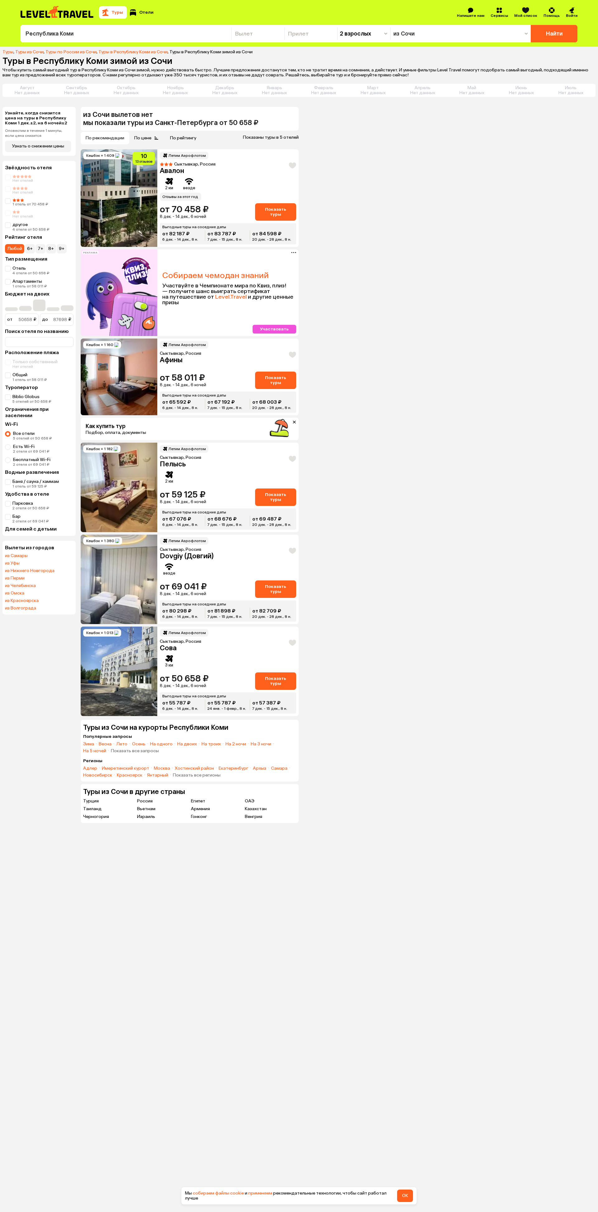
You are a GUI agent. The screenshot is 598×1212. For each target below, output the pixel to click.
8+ (51, 248)
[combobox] (126, 33)
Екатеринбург (233, 768)
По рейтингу (183, 138)
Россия (145, 801)
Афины (171, 360)
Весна (105, 744)
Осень (138, 744)
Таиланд (92, 808)
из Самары (16, 555)
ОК (405, 1195)
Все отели (24, 433)
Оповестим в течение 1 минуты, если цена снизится (33, 133)
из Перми (15, 578)
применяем (260, 1193)
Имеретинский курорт (125, 768)
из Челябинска (20, 585)
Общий (19, 375)
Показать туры (275, 212)
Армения (200, 808)
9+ (61, 248)
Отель (19, 268)
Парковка (22, 503)
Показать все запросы (135, 750)
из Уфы (12, 563)
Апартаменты (27, 281)
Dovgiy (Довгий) (187, 556)
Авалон (172, 170)
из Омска (14, 593)
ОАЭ (249, 801)
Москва (162, 768)
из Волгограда (20, 608)
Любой (14, 248)
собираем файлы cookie (218, 1193)
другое (20, 224)
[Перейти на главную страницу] (57, 12)
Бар (16, 516)
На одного (161, 744)
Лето (121, 744)
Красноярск (129, 775)
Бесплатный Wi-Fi (31, 459)
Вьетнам (146, 808)
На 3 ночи (261, 744)
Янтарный (157, 775)
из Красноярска (22, 600)
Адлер (90, 768)
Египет (198, 801)
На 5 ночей (94, 750)
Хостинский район (194, 768)
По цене (142, 138)
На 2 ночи (235, 744)
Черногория (96, 816)
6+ (30, 248)
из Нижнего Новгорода (30, 570)
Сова (168, 648)
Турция (91, 801)
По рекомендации (105, 138)
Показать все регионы (197, 775)
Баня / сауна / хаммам (35, 481)
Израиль (146, 816)
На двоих (187, 744)
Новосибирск (97, 775)
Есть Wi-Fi (24, 446)
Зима (88, 744)
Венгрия (253, 816)
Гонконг (199, 816)
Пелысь (173, 464)
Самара (279, 768)
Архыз (259, 768)
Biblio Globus (26, 396)
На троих (211, 744)
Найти (554, 33)
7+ (40, 248)
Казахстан (256, 808)
